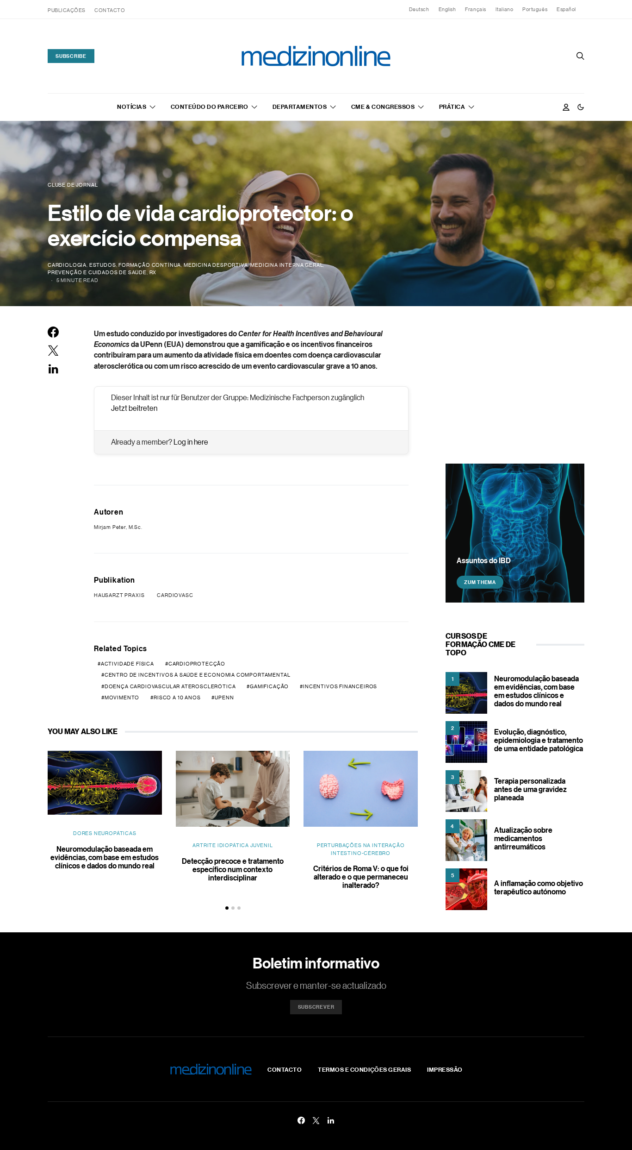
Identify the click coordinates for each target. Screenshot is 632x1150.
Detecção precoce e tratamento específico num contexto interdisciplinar (233, 869)
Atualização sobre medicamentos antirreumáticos (523, 838)
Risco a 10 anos (177, 697)
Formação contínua (149, 265)
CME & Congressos (383, 106)
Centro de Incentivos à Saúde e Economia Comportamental (198, 675)
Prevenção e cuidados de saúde (97, 272)
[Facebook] (301, 1120)
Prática (452, 106)
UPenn (224, 697)
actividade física (127, 663)
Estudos (102, 265)
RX (153, 272)
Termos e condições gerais (364, 1069)
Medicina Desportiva (216, 265)
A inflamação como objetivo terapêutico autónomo (538, 887)
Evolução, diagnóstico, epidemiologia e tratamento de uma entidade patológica (538, 740)
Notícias (131, 106)
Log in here (190, 442)
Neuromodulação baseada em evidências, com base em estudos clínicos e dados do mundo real (104, 857)
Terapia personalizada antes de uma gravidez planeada (530, 789)
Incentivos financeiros (340, 686)
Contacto (109, 10)
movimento (122, 697)
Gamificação (269, 686)
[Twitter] (316, 1120)
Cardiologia (67, 265)
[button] (580, 107)
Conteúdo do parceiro (209, 106)
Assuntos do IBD (484, 560)
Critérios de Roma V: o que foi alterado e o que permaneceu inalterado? (361, 876)
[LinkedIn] (330, 1120)
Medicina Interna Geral (286, 265)
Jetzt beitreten (134, 408)
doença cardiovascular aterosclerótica (170, 686)
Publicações (67, 10)
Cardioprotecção (196, 663)
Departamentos (300, 106)
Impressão (445, 1069)
